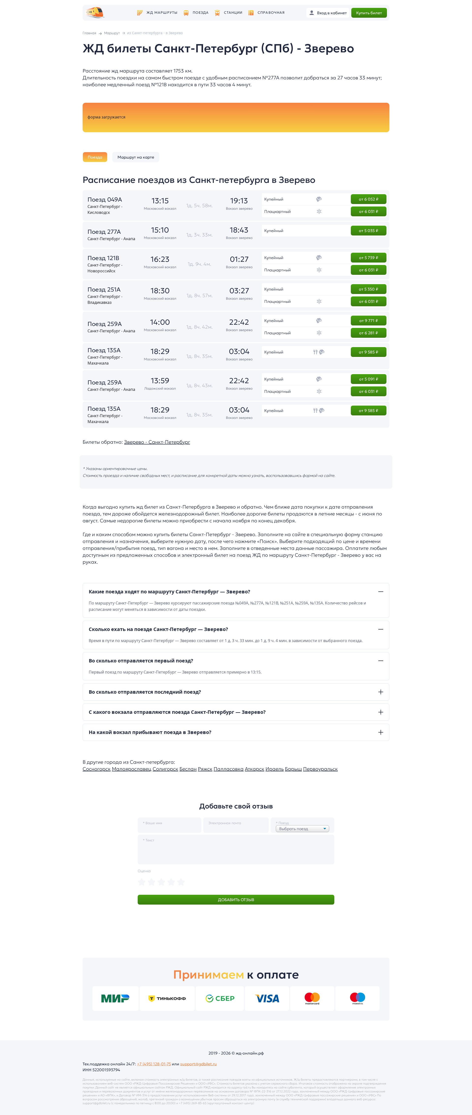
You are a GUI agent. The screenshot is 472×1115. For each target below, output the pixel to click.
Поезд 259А (105, 324)
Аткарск (254, 769)
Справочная (271, 13)
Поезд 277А (104, 231)
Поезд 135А (104, 350)
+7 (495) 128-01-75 (154, 1063)
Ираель (275, 769)
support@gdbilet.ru (198, 1063)
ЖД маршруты (162, 13)
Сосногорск (97, 769)
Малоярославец (131, 769)
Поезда (201, 13)
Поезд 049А (105, 199)
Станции (233, 13)
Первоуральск (320, 769)
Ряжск (205, 769)
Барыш (293, 769)
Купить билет (369, 12)
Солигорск (165, 769)
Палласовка (229, 769)
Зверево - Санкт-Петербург (157, 442)
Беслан (188, 769)
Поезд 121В (103, 258)
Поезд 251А (104, 289)
